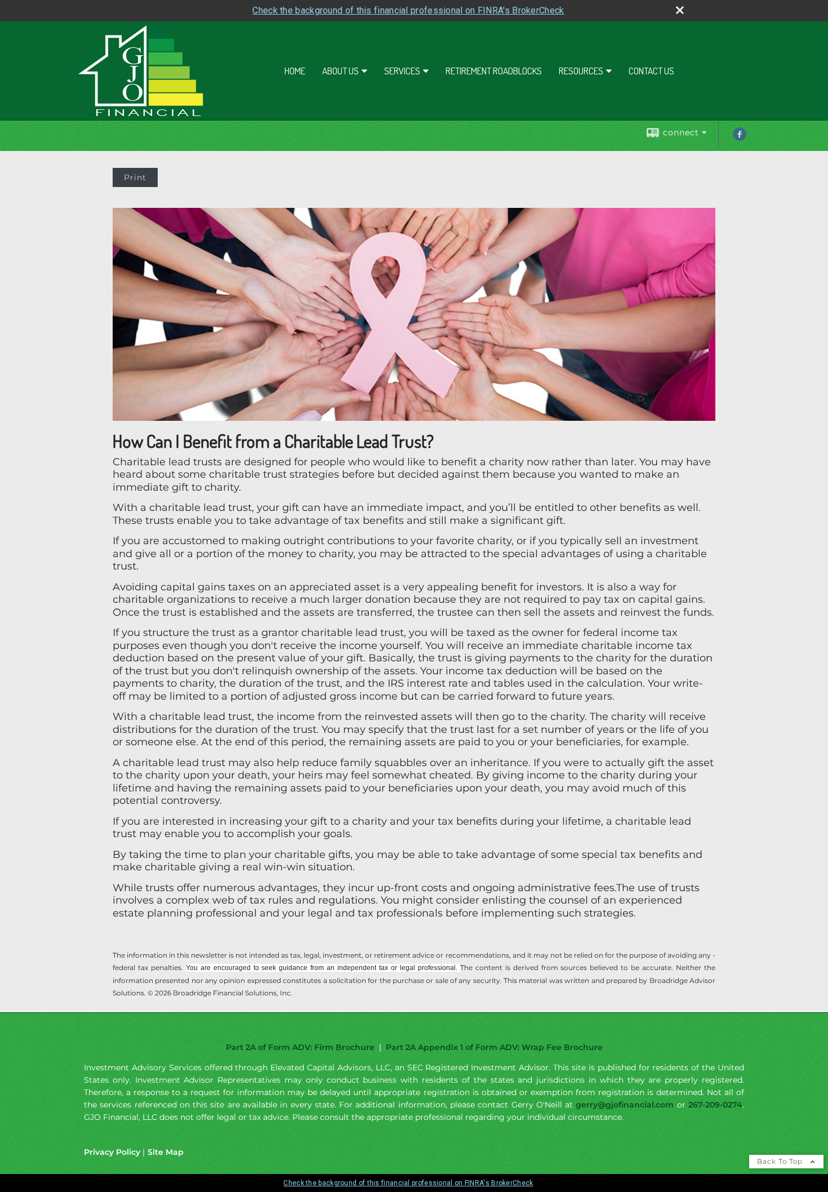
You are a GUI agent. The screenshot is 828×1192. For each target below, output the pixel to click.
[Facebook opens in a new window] (739, 138)
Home (294, 71)
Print (135, 177)
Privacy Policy (112, 1152)
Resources (581, 71)
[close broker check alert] (679, 10)
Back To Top (781, 1161)
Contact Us (651, 71)
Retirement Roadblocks (494, 71)
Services (402, 71)
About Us (340, 71)
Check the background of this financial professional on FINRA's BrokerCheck (408, 10)
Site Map (166, 1152)
